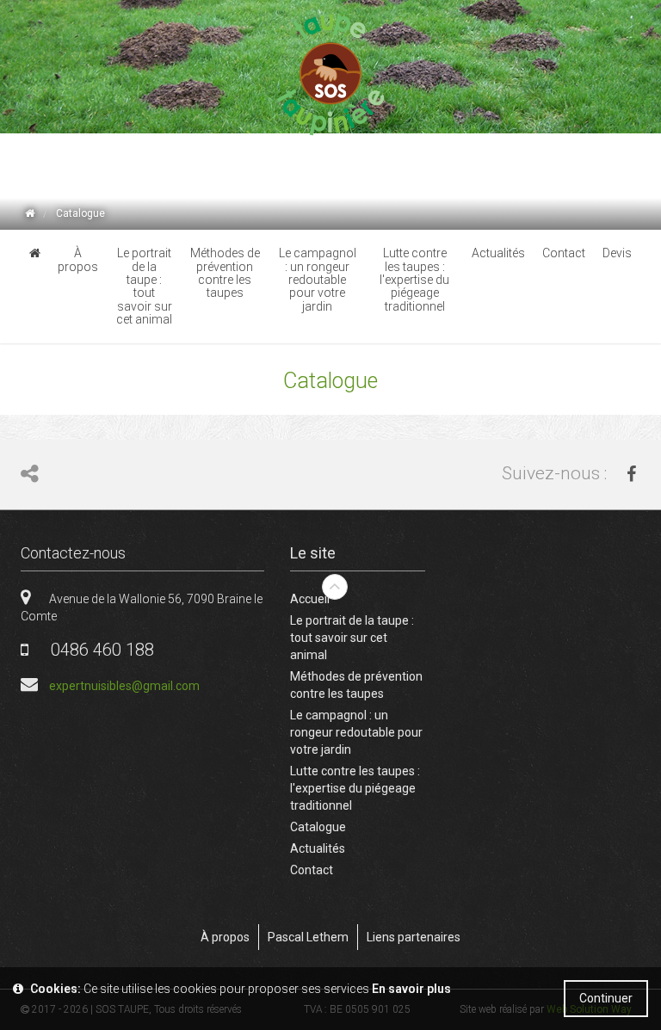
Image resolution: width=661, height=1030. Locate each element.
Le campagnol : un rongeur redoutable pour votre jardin (356, 732)
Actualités (317, 848)
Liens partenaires (413, 937)
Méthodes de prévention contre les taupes (356, 684)
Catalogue (318, 827)
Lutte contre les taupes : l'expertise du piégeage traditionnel (355, 788)
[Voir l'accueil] (30, 213)
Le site (313, 553)
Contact (311, 870)
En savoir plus (411, 989)
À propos (225, 937)
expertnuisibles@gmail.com (124, 686)
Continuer (606, 998)
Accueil (310, 599)
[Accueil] (330, 75)
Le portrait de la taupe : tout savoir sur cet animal (352, 638)
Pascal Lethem (308, 937)
